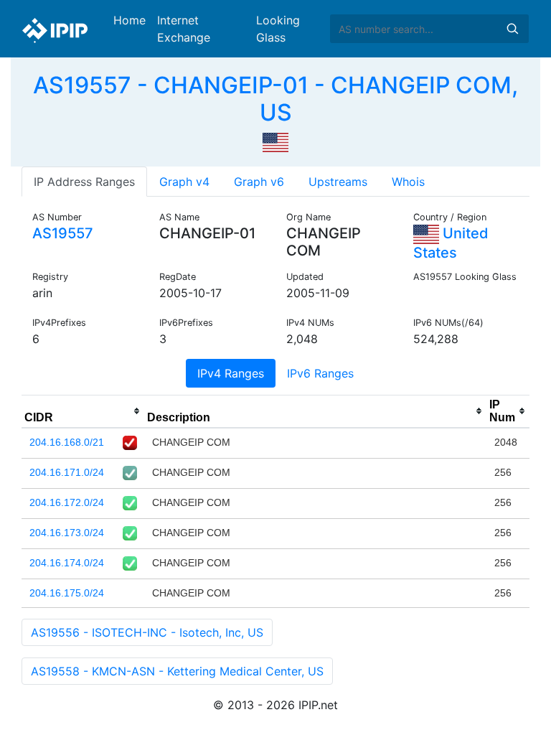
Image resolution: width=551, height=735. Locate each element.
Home (129, 20)
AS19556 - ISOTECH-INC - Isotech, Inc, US (147, 632)
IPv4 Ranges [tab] (230, 373)
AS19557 (62, 233)
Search (512, 29)
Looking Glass (278, 29)
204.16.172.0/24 (66, 502)
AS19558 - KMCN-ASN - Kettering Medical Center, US (177, 671)
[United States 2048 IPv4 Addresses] (275, 141)
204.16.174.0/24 (66, 562)
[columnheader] (83, 411)
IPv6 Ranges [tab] (320, 373)
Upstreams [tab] (338, 181)
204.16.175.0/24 (66, 593)
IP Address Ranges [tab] (84, 181)
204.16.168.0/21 (66, 442)
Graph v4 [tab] (184, 181)
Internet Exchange (183, 29)
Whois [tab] (408, 181)
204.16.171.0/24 (66, 472)
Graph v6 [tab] (259, 181)
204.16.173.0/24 (66, 532)
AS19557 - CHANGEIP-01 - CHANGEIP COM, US (275, 98)
